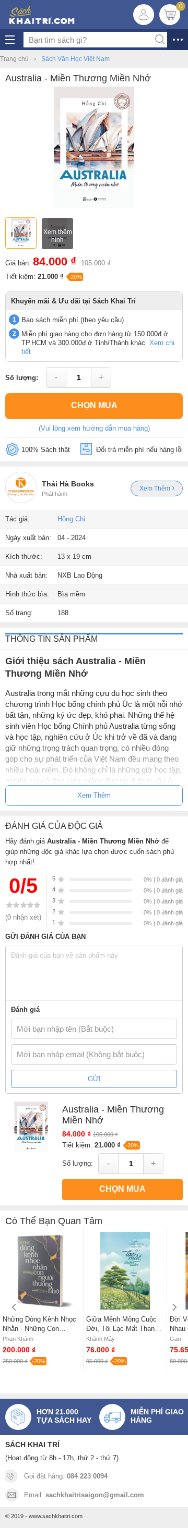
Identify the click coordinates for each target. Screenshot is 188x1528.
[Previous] (14, 1307)
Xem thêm (155, 488)
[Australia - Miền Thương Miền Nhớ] (94, 208)
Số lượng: (21, 378)
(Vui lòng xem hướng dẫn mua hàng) (94, 428)
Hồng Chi (71, 519)
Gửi (94, 1079)
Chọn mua (94, 405)
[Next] (173, 1307)
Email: (84, 1495)
